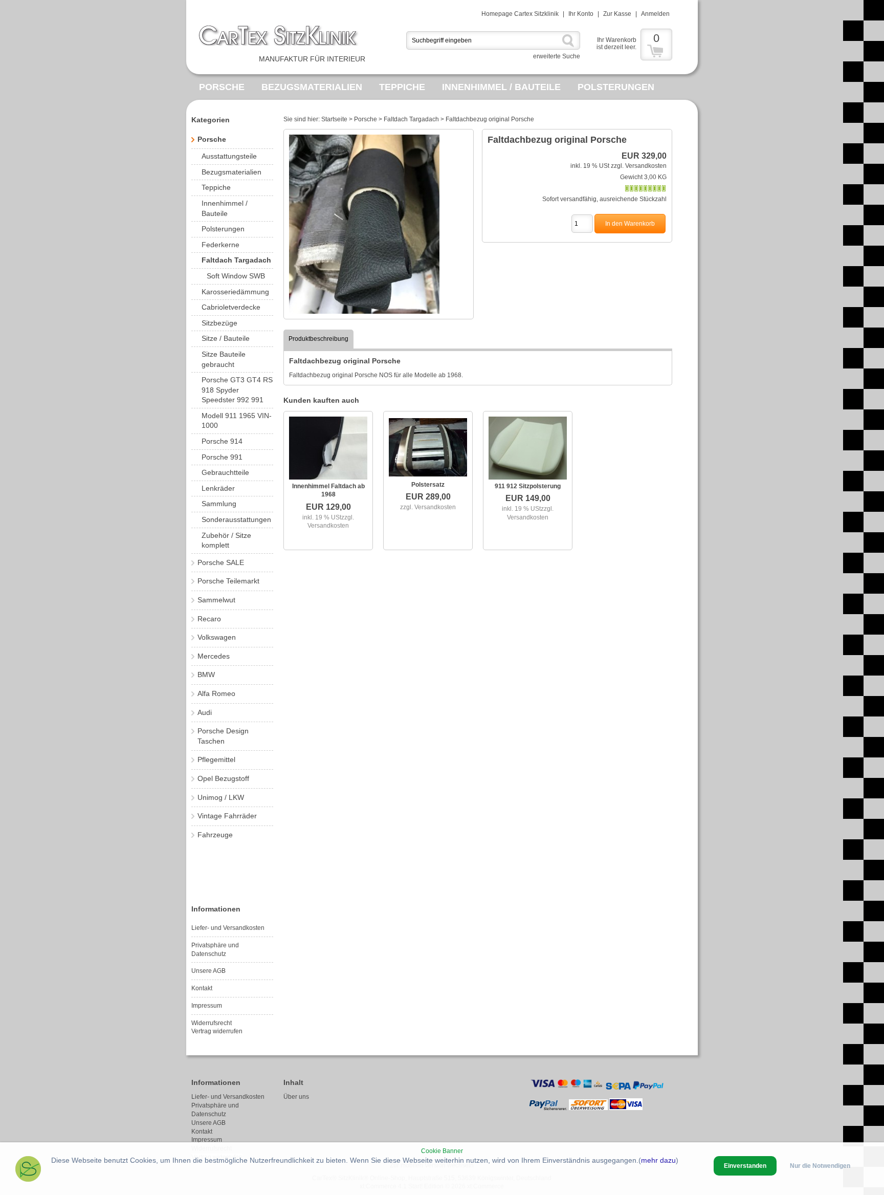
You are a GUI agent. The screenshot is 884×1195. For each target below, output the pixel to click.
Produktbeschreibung (318, 338)
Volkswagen (216, 637)
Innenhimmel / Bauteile (501, 87)
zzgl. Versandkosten (639, 165)
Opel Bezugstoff (223, 778)
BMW (206, 674)
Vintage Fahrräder (227, 816)
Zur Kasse (617, 13)
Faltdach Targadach (236, 260)
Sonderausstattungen (236, 519)
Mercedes (213, 656)
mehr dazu (658, 1160)
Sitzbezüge (219, 323)
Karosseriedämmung (235, 292)
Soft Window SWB (236, 276)
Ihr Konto (580, 13)
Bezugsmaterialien (311, 87)
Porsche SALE (220, 562)
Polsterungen (616, 87)
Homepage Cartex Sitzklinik (520, 13)
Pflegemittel (216, 759)
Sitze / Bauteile (226, 338)
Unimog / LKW (220, 797)
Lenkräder (218, 488)
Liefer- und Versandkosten (227, 927)
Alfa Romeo (216, 693)
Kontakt (201, 988)
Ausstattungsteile (229, 156)
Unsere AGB (208, 970)
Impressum (206, 1005)
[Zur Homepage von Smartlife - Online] (28, 1170)
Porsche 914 (222, 441)
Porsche (222, 87)
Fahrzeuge (215, 835)
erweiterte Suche (556, 56)
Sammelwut (216, 600)
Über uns (296, 1096)
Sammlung (219, 503)
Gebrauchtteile (225, 472)
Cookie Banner (442, 1151)
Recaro (209, 619)
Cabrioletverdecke (231, 307)
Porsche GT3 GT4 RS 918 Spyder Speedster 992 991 (237, 390)
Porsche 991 (222, 457)
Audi (204, 712)
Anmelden (655, 13)
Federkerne (220, 245)
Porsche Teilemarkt (228, 581)
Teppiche (402, 87)
